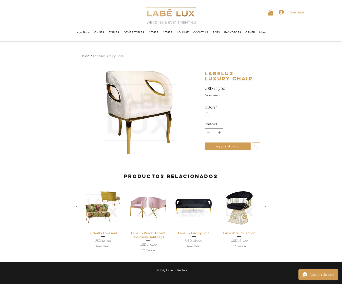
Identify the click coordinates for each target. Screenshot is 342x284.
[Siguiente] (265, 207)
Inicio (85, 56)
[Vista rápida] (103, 207)
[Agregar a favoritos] (256, 146)
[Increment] (219, 132)
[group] (171, 219)
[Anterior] (76, 207)
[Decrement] (208, 132)
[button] (271, 12)
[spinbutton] (214, 132)
